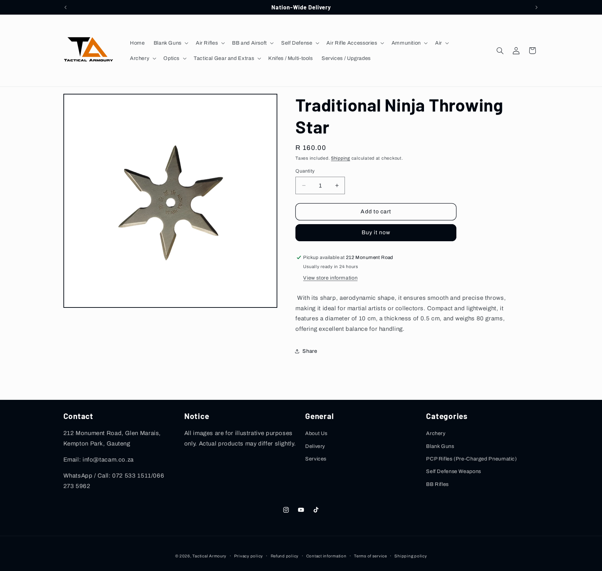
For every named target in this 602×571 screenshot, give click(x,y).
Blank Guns (440, 446)
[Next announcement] (536, 7)
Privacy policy (248, 556)
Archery (435, 433)
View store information (330, 278)
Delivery (315, 446)
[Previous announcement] (65, 7)
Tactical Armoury (209, 556)
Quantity (305, 171)
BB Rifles (437, 484)
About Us (316, 433)
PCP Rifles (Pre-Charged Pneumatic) (471, 459)
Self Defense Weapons (453, 471)
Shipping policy (410, 556)
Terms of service (370, 556)
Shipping (340, 158)
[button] (170, 43)
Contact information (326, 556)
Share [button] (309, 351)
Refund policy (285, 556)
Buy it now (376, 232)
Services (315, 459)
